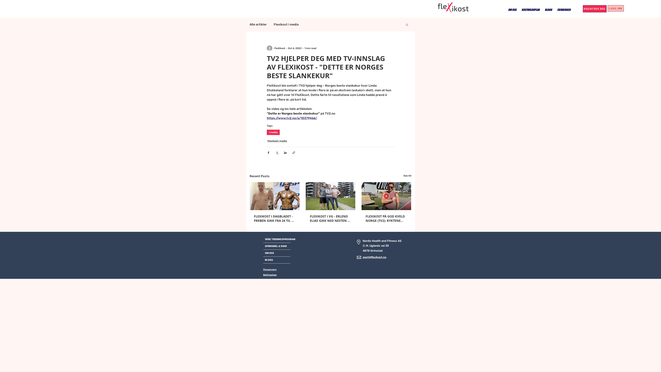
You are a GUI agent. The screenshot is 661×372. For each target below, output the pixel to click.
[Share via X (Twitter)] (277, 152)
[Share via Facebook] (268, 152)
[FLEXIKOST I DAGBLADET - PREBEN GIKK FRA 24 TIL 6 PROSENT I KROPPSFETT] (275, 196)
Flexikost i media (286, 24)
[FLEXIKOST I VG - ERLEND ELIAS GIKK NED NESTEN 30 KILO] (330, 196)
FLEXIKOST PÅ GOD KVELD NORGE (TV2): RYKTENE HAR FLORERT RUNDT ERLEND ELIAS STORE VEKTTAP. (385, 218)
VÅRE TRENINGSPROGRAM (280, 239)
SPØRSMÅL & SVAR (276, 246)
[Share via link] (293, 152)
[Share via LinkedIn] (285, 152)
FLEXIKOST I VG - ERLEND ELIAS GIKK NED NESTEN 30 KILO (330, 218)
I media (273, 132)
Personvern (270, 269)
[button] (407, 24)
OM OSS (269, 253)
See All (407, 175)
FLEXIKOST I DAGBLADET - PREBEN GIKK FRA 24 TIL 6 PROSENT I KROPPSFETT (273, 218)
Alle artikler (258, 24)
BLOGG (269, 260)
